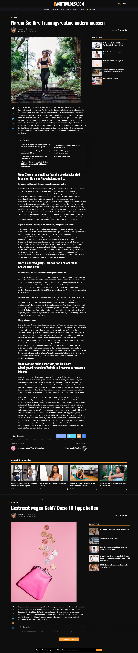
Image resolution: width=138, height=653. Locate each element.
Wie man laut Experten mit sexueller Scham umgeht (114, 529)
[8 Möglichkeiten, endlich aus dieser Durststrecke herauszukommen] (94, 567)
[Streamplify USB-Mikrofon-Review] (94, 540)
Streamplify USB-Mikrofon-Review (109, 538)
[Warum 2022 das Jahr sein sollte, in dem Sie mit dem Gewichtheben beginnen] (24, 473)
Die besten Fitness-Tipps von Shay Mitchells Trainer (53, 484)
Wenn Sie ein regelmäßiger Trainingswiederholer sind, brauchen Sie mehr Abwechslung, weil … (35, 146)
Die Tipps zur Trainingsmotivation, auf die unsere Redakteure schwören (82, 484)
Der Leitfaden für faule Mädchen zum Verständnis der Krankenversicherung (113, 44)
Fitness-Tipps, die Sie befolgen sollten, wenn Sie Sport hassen (113, 484)
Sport (15, 17)
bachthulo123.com (69, 3)
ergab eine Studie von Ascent (46, 614)
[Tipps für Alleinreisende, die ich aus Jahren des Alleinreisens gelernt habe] (94, 549)
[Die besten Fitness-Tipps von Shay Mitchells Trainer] (54, 473)
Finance (15, 502)
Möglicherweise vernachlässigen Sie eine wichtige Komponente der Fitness (35, 152)
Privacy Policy (61, 650)
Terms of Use (73, 650)
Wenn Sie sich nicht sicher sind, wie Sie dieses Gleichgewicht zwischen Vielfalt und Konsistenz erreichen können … (34, 164)
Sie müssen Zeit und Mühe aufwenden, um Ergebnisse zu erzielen (33, 157)
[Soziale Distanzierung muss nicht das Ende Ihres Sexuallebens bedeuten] (97, 72)
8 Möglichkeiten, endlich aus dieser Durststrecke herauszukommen (114, 566)
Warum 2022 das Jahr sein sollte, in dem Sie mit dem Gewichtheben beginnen (24, 484)
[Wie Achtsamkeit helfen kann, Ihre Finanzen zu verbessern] (97, 54)
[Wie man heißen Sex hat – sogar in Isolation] (97, 63)
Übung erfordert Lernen (63, 156)
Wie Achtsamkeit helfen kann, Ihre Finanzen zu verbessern (112, 53)
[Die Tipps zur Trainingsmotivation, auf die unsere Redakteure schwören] (84, 473)
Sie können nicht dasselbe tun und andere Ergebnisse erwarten (67, 146)
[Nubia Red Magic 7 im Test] (97, 81)
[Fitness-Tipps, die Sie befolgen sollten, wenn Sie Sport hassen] (113, 473)
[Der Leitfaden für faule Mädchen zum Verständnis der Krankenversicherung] (97, 45)
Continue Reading (69, 639)
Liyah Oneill (21, 29)
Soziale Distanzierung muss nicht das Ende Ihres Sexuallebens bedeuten (113, 71)
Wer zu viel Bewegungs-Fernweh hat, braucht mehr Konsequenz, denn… (67, 152)
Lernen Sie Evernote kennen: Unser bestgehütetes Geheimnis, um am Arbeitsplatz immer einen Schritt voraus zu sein (115, 558)
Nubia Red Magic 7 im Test (110, 78)
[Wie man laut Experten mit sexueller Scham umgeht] (94, 531)
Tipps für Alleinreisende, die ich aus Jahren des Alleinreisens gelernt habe (113, 548)
